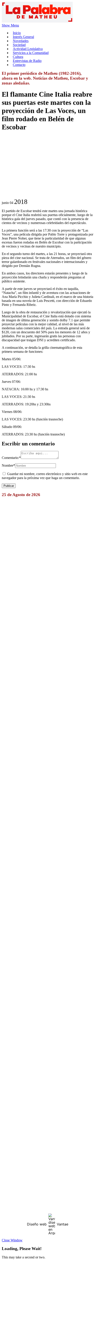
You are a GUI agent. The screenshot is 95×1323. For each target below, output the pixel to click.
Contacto (19, 65)
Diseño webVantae (47, 1224)
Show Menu (10, 25)
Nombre (8, 465)
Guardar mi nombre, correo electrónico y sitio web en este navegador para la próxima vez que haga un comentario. (45, 476)
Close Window (12, 1240)
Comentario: (11, 458)
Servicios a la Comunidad (31, 53)
